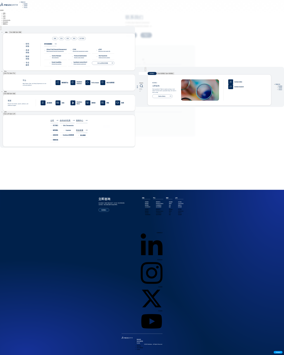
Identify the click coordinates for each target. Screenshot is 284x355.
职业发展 (180, 206)
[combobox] (140, 89)
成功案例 (170, 201)
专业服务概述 (147, 206)
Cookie (138, 342)
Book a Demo (161, 96)
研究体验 (147, 205)
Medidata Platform (159, 203)
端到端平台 (158, 201)
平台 (154, 198)
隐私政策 (139, 339)
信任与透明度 (158, 206)
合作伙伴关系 (180, 203)
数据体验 (147, 203)
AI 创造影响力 (158, 205)
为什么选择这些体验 (102, 63)
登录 (137, 86)
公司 (176, 198)
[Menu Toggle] (0, 28)
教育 (170, 206)
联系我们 (103, 210)
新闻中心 (180, 205)
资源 (167, 198)
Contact (278, 352)
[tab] (55, 38)
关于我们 (180, 201)
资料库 (170, 203)
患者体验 (147, 201)
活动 (170, 205)
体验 (143, 198)
